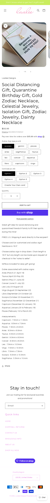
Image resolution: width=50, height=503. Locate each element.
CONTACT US (11, 433)
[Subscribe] (42, 406)
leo (6, 158)
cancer (17, 158)
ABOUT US (10, 445)
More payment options (25, 219)
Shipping (5, 132)
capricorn (19, 163)
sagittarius (21, 152)
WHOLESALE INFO (13, 439)
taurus (35, 152)
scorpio (8, 146)
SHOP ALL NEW (12, 450)
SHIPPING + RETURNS (15, 427)
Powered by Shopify (34, 496)
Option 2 (23, 173)
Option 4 (9, 179)
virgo (33, 163)
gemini (21, 146)
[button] (5, 10)
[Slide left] (19, 71)
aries (7, 152)
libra (7, 163)
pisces (34, 146)
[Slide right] (30, 71)
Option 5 (23, 179)
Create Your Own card (15, 185)
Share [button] (7, 366)
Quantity (5, 191)
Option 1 (9, 173)
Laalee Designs (20, 496)
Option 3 (37, 173)
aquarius (31, 158)
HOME (8, 421)
